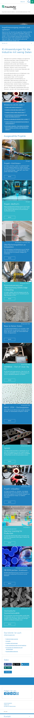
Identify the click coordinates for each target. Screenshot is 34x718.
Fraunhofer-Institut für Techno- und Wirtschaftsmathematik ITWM (16, 11)
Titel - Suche (28, 1)
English (22, 1)
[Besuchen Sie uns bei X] (8, 693)
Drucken (7, 672)
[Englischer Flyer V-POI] (17, 97)
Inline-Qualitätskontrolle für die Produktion (16, 645)
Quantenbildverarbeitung (12, 651)
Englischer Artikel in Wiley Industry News (14, 112)
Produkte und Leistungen (12, 643)
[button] (8, 664)
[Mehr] (17, 150)
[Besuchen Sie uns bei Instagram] (17, 693)
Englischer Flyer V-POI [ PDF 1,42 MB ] (14, 104)
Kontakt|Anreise (8, 703)
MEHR (9, 298)
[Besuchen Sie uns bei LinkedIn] (11, 693)
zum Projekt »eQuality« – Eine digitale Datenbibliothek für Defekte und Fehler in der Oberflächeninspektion (17, 128)
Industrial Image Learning (12, 639)
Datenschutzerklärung (10, 706)
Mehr (9, 176)
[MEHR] (17, 272)
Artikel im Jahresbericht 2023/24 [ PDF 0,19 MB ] (16, 119)
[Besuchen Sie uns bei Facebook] (5, 693)
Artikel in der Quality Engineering (13, 107)
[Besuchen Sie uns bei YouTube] (14, 693)
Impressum (6, 704)
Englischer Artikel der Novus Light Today (14, 109)
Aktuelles (8, 641)
